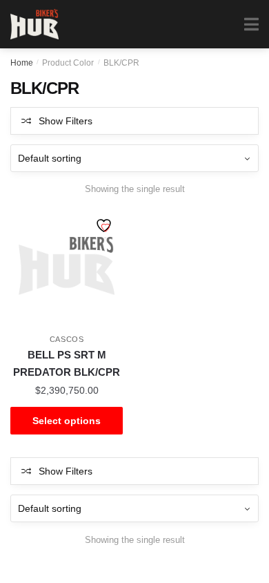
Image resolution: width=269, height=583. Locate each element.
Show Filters (65, 120)
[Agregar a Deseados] (105, 227)
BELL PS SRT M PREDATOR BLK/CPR (66, 363)
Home (21, 63)
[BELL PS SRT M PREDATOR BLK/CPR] (66, 266)
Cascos (67, 339)
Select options (66, 420)
